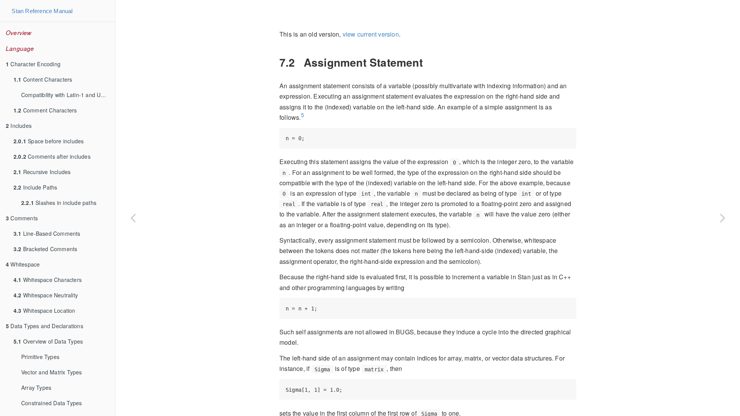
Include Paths (35, 187)
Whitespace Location (44, 310)
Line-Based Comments (47, 233)
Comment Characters (45, 110)
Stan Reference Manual (42, 11)
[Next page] (722, 217)
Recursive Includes (42, 172)
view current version (371, 34)
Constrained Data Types (51, 403)
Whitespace (23, 264)
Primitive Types (40, 357)
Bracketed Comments (45, 249)
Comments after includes (52, 156)
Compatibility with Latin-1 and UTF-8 (67, 95)
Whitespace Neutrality (45, 295)
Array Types (36, 387)
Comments (22, 218)
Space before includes (48, 141)
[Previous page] (133, 217)
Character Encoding (33, 64)
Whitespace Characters (47, 279)
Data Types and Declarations (44, 326)
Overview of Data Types (48, 341)
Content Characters (42, 79)
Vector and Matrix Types (51, 372)
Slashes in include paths (58, 202)
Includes (19, 125)
